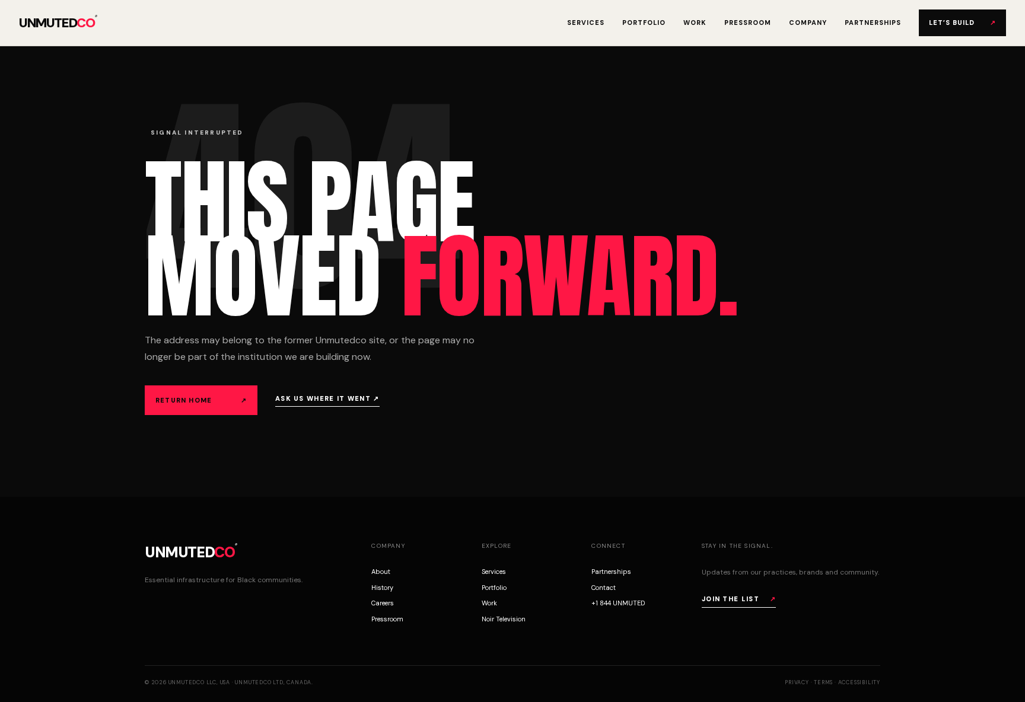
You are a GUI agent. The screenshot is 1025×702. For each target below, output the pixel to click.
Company (808, 22)
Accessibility (859, 682)
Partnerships (873, 22)
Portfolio (644, 22)
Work (694, 22)
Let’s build (962, 22)
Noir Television (504, 619)
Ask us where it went (327, 398)
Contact (603, 587)
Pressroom (747, 22)
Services (585, 22)
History (382, 587)
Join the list (739, 599)
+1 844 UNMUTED (618, 603)
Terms (823, 682)
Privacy (797, 682)
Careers (382, 603)
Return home (201, 400)
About (380, 571)
